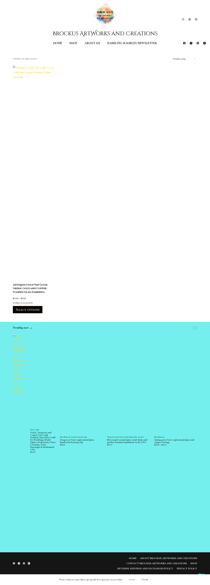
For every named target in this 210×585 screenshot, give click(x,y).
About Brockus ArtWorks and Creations (168, 558)
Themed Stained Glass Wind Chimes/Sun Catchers (125, 437)
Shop (73, 43)
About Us (92, 43)
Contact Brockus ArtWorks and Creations (156, 563)
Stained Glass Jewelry (23, 303)
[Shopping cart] (196, 19)
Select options (28, 309)
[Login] (190, 19)
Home (57, 43)
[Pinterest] (198, 43)
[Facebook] (184, 43)
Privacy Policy (187, 568)
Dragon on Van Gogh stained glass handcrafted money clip (77, 441)
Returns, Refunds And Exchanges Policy (145, 568)
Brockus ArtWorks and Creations (105, 33)
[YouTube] (204, 43)
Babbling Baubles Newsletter (132, 43)
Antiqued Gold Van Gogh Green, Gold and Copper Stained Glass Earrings (30, 288)
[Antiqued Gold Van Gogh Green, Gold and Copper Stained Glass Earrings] (34, 172)
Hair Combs (34, 430)
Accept (131, 579)
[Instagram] (191, 43)
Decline (145, 579)
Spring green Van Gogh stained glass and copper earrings (174, 441)
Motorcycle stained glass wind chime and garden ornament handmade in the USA (127, 441)
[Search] (183, 19)
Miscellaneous (65, 437)
